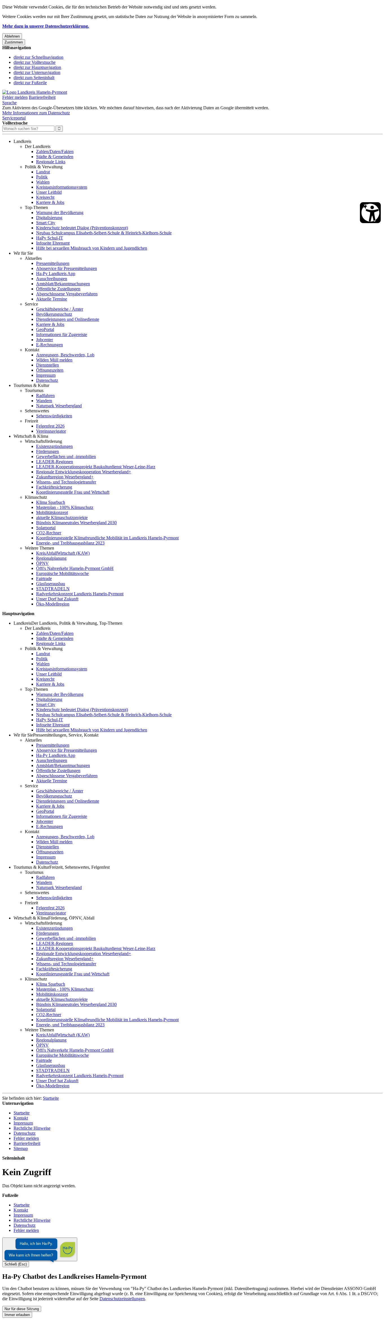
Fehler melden (15, 97)
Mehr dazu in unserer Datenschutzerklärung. (45, 26)
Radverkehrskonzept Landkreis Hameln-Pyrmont (79, 593)
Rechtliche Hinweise (32, 1128)
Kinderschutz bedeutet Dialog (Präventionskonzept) (82, 227)
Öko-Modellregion (52, 604)
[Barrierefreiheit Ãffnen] (370, 213)
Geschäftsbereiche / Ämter (59, 309)
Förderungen (47, 451)
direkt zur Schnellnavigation (38, 57)
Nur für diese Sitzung (22, 1309)
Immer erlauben (17, 1315)
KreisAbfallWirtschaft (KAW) (63, 553)
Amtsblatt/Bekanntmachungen (63, 283)
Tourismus (34, 390)
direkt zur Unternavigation (37, 72)
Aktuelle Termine (51, 299)
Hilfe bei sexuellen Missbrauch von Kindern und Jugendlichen (91, 248)
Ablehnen (12, 36)
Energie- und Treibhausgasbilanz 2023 (70, 543)
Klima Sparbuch (50, 502)
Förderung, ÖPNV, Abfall (71, 918)
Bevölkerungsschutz (54, 314)
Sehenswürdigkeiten (54, 415)
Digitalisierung (49, 217)
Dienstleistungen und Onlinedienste (67, 319)
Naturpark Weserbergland (59, 405)
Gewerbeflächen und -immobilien (66, 456)
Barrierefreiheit (42, 97)
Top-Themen (36, 207)
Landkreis (22, 141)
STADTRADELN (53, 588)
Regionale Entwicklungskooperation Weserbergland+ (83, 471)
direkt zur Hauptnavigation (37, 67)
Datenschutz (47, 380)
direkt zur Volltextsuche (35, 62)
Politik (42, 177)
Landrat (43, 171)
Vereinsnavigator (51, 431)
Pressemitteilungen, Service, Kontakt (65, 735)
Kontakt (32, 349)
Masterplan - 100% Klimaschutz (64, 507)
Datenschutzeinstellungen (122, 1298)
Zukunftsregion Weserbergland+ (65, 476)
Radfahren (45, 395)
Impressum (46, 375)
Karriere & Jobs (50, 202)
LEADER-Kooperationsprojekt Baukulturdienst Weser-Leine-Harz (95, 466)
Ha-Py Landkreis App (55, 273)
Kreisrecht (45, 197)
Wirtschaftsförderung (43, 441)
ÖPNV (42, 563)
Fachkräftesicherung (54, 487)
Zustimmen (14, 42)
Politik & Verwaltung (44, 166)
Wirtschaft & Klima (31, 436)
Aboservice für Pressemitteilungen (66, 268)
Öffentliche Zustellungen (58, 288)
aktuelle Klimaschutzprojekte (62, 517)
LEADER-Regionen (54, 461)
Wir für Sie (23, 253)
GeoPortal (45, 329)
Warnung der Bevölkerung (59, 212)
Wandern (44, 400)
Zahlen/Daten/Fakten (55, 151)
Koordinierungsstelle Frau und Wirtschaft (72, 492)
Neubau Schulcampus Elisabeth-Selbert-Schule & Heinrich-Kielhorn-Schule (104, 232)
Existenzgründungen (54, 446)
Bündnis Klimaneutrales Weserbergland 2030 (76, 522)
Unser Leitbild (49, 192)
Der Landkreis (37, 146)
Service (31, 304)
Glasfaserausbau (50, 583)
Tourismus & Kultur (31, 385)
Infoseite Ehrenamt (53, 243)
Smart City (45, 222)
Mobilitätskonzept (52, 512)
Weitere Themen (39, 548)
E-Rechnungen (49, 344)
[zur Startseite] (34, 92)
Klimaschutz (36, 497)
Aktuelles (33, 258)
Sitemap (21, 1148)
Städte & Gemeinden (54, 156)
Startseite (51, 1098)
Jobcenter (44, 339)
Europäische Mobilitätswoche (62, 573)
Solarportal (46, 527)
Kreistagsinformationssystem (61, 187)
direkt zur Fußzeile (30, 82)
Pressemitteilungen (52, 263)
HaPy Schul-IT (49, 238)
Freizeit (31, 421)
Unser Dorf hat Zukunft (57, 598)
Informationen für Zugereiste (61, 334)
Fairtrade (44, 578)
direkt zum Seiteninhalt (34, 77)
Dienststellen (47, 365)
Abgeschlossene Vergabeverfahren (67, 293)
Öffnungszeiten (49, 370)
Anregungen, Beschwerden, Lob (65, 354)
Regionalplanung (51, 558)
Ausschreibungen (51, 278)
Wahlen (43, 182)
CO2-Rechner (48, 532)
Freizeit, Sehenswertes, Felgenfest (79, 867)
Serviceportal (14, 118)
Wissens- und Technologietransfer (66, 482)
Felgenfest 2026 (50, 426)
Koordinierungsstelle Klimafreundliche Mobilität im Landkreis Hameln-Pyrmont (107, 537)
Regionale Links (50, 161)
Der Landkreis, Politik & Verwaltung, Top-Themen (76, 623)
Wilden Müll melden (54, 360)
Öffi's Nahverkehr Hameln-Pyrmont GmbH (75, 568)
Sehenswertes (37, 410)
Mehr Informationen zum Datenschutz (36, 112)
